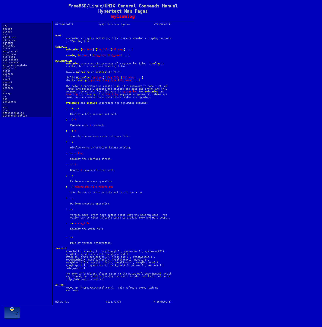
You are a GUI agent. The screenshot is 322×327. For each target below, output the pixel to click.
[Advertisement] (123, 315)
